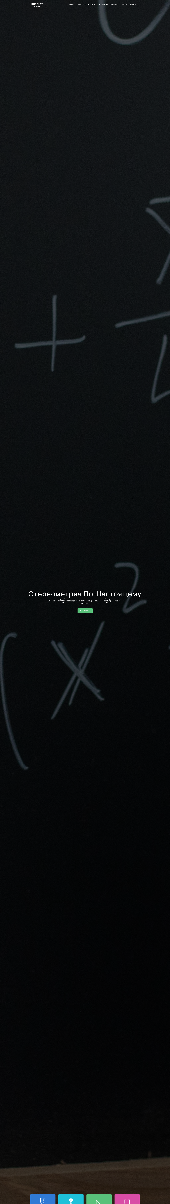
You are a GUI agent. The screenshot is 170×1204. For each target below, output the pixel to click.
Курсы (71, 4)
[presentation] (62, 600)
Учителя (81, 4)
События (114, 4)
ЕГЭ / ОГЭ (91, 4)
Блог (124, 4)
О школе (133, 4)
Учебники (103, 4)
